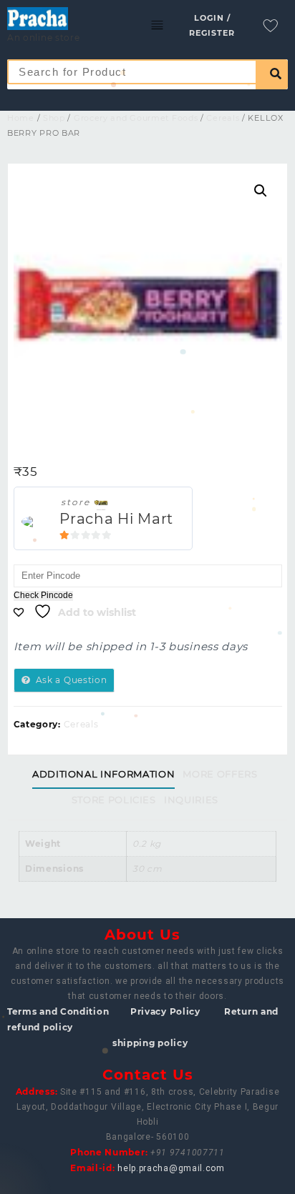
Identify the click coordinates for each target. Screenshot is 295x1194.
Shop (54, 118)
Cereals (222, 118)
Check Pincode (43, 595)
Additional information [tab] (103, 774)
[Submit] (272, 74)
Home (20, 118)
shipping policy (150, 1043)
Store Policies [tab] (114, 799)
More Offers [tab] (220, 774)
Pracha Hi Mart (116, 518)
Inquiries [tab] (191, 799)
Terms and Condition (58, 1011)
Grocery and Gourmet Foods (136, 118)
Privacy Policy (165, 1011)
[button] (261, 191)
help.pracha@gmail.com (171, 1168)
